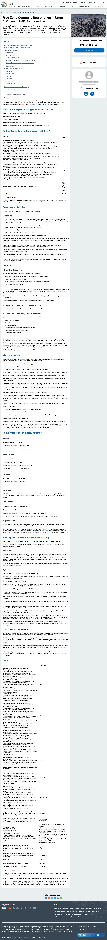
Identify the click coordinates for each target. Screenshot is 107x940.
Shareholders (10, 73)
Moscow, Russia (68, 908)
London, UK (58, 908)
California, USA (75, 917)
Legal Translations (84, 6)
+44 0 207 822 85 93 (70, 2)
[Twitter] (55, 898)
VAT (7, 92)
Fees (5, 98)
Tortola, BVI (88, 908)
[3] (8, 98)
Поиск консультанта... (89, 82)
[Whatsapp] (61, 898)
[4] (9, 670)
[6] (46, 855)
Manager (8, 76)
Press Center (99, 6)
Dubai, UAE (95, 911)
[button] (84, 935)
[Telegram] (52, 898)
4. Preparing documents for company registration (20, 60)
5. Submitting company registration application (20, 63)
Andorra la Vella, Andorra (62, 917)
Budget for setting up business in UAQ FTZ (17, 47)
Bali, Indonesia (78, 914)
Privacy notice (83, 929)
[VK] (46, 898)
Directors (9, 71)
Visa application (9, 66)
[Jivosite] (79, 935)
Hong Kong (97, 908)
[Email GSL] (102, 935)
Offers (37, 6)
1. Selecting (9, 53)
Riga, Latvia (69, 914)
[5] (9, 769)
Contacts (82, 2)
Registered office (11, 84)
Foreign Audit (48, 6)
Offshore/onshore (24, 6)
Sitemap (94, 926)
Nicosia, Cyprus (79, 908)
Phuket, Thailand (90, 914)
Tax (72, 6)
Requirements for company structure (15, 68)
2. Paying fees (10, 55)
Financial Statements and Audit (15, 94)
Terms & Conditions (84, 926)
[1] (30, 47)
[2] (36, 140)
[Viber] (58, 898)
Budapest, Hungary (84, 911)
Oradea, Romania (71, 911)
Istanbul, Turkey (59, 914)
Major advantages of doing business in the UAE (18, 45)
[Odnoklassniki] (49, 898)
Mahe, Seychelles (59, 911)
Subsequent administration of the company (17, 87)
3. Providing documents (13, 58)
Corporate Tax (10, 89)
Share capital (10, 81)
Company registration (10, 50)
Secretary (9, 79)
